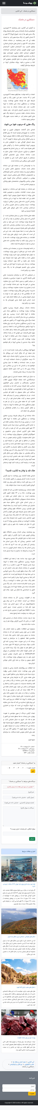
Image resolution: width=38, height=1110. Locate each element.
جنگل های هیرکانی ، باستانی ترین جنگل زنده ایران (21, 937)
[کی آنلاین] (29, 3)
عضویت (31, 1093)
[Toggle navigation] (4, 3)
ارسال (32, 839)
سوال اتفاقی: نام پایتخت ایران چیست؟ (22, 829)
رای (33, 771)
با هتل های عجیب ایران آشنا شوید (26, 987)
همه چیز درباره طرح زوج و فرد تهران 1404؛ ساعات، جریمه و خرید (19, 885)
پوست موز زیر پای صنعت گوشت (26, 1038)
